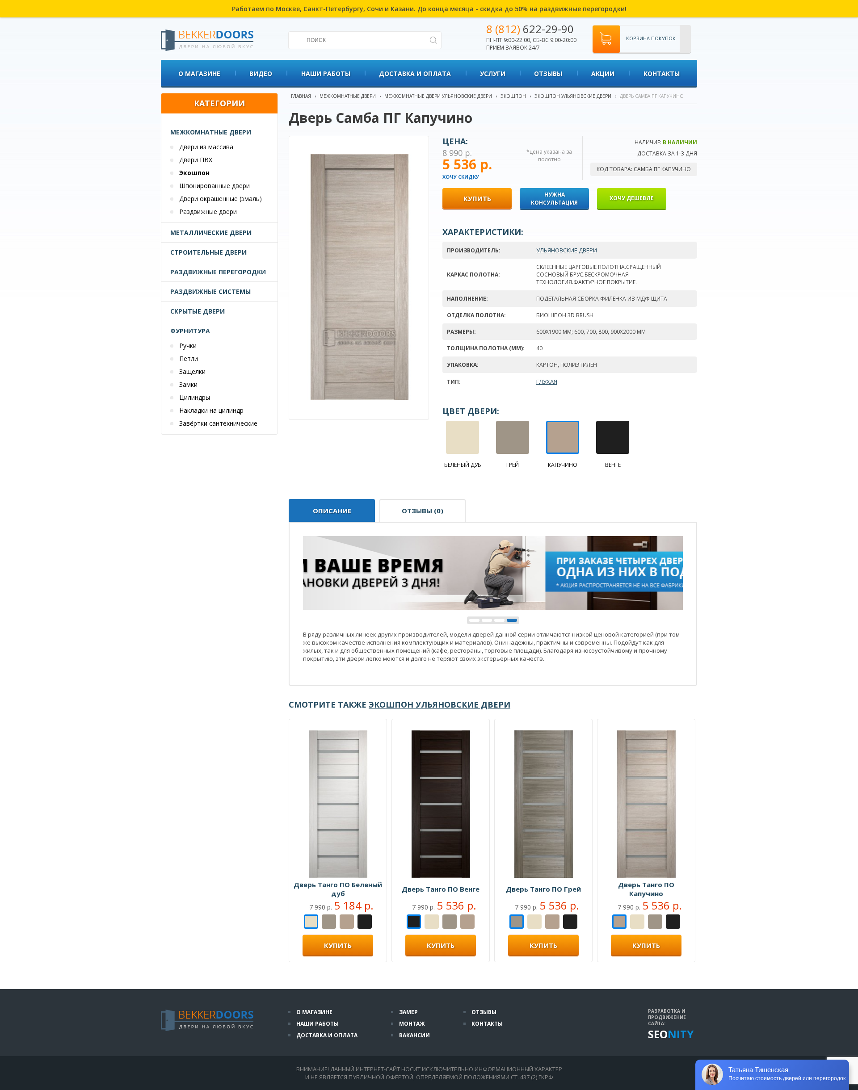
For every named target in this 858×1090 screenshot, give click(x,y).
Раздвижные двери (208, 211)
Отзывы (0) (422, 510)
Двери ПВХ (195, 159)
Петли (188, 358)
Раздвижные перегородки (218, 272)
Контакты (662, 73)
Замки (188, 384)
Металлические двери (211, 232)
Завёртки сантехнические (218, 423)
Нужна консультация (554, 198)
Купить (338, 945)
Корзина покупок (651, 38)
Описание (332, 510)
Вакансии (414, 1035)
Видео (260, 73)
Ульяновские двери (566, 250)
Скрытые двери (197, 311)
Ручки (188, 345)
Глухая (546, 381)
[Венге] (365, 922)
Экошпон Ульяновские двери (572, 96)
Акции (602, 73)
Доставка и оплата (415, 73)
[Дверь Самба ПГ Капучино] (359, 398)
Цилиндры (194, 397)
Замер (408, 1012)
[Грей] (329, 922)
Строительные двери (208, 252)
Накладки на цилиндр (211, 410)
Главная (301, 96)
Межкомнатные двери (210, 132)
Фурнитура (190, 331)
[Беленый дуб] (311, 922)
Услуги (492, 73)
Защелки (192, 371)
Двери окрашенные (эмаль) (220, 198)
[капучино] (347, 922)
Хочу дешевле (632, 198)
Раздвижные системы (210, 291)
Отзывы (548, 73)
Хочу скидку (460, 176)
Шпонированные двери (214, 185)
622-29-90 (530, 28)
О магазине (199, 73)
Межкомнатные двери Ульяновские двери (438, 96)
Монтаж (412, 1023)
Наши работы (325, 73)
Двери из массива (206, 147)
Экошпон (194, 172)
